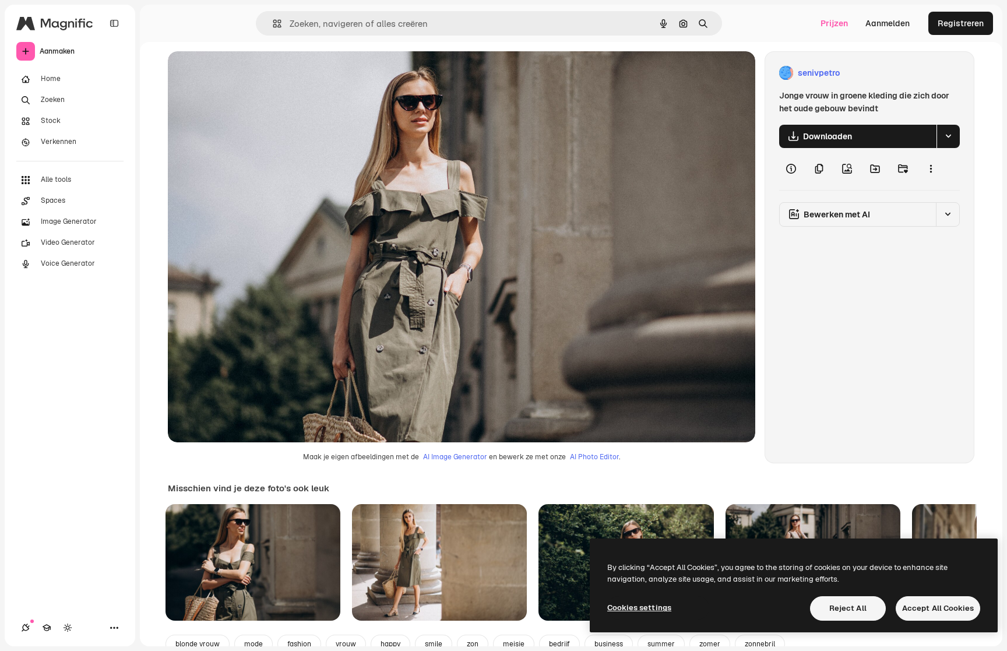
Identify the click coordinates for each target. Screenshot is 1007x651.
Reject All (848, 608)
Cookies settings (639, 608)
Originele (244, 73)
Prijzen (834, 23)
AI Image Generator (455, 457)
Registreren (961, 23)
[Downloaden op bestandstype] (948, 136)
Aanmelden (887, 23)
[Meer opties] (930, 169)
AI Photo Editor (594, 457)
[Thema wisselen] (67, 627)
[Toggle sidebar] (114, 23)
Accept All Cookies (938, 608)
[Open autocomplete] (272, 23)
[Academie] (46, 627)
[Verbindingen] (25, 627)
